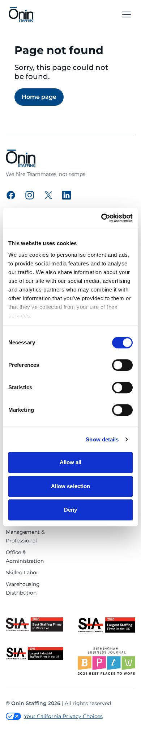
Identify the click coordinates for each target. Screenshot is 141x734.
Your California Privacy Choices (63, 716)
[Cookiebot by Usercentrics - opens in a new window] (101, 218)
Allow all (71, 462)
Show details (102, 439)
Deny (70, 510)
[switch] (122, 365)
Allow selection (70, 486)
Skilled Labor (22, 572)
